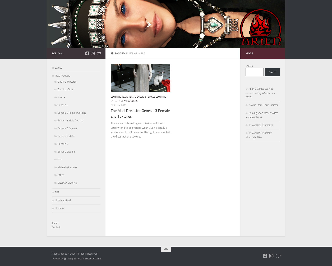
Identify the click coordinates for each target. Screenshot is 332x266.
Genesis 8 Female (67, 128)
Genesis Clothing (67, 151)
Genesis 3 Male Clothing (70, 120)
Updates (59, 208)
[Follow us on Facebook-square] (87, 53)
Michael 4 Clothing (67, 167)
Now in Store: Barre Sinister (263, 105)
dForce (61, 97)
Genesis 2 (63, 105)
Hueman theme (93, 258)
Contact (56, 227)
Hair (60, 159)
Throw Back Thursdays (261, 125)
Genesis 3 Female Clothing (150, 96)
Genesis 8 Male (66, 136)
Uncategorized (63, 200)
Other (61, 175)
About (55, 223)
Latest (114, 100)
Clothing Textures (122, 96)
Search (249, 66)
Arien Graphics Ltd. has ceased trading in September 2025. (261, 93)
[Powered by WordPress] (65, 259)
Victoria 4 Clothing (67, 182)
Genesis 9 (63, 143)
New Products (129, 100)
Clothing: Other (66, 89)
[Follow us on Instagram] (93, 53)
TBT (57, 192)
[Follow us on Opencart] (98, 53)
